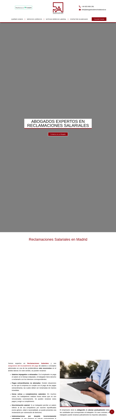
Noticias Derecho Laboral (56, 19)
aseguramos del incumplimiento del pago (23, 366)
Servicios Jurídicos (34, 19)
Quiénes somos (17, 19)
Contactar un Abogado (79, 19)
